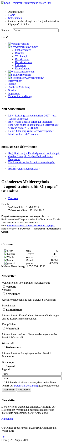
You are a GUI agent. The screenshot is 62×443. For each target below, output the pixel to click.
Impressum (14, 93)
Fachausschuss (23, 49)
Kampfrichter (22, 68)
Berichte (19, 53)
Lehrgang (20, 65)
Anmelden (7, 418)
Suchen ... (6, 30)
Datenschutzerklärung (20, 96)
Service (12, 90)
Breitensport (15, 80)
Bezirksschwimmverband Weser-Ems (31, 2)
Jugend (12, 83)
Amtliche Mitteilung (19, 87)
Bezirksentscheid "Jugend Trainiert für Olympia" (31, 225)
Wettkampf (21, 56)
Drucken (13, 198)
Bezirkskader (22, 59)
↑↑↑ (3, 436)
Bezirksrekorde (23, 62)
